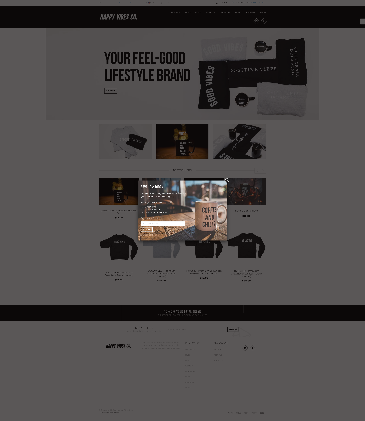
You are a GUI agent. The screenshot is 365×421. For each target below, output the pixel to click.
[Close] (227, 180)
